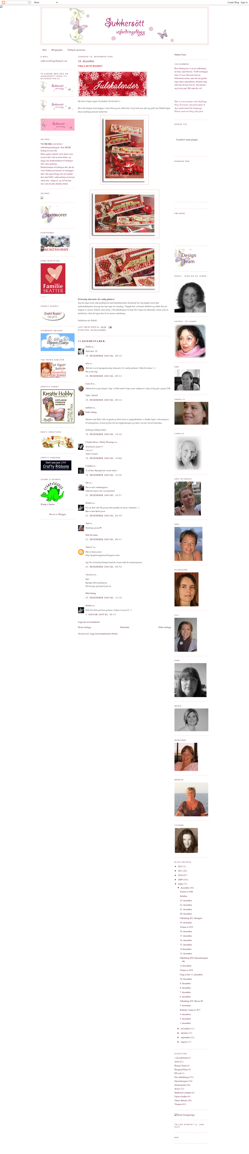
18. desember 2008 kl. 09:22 (104, 375)
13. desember (186, 953)
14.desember (185, 949)
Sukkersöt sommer (182, 1092)
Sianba (89, 502)
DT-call (177, 1073)
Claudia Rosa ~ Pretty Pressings (100, 441)
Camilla (89, 465)
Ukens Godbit (180, 1096)
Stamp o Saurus (48, 504)
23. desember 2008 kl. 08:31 (104, 539)
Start (44, 49)
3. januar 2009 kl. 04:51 (101, 614)
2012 (180, 866)
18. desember (86, 61)
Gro (87, 482)
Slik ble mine (92, 534)
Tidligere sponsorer (76, 49)
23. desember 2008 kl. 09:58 (104, 566)
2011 (180, 870)
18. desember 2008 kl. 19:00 (104, 458)
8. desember (185, 987)
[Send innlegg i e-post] (109, 327)
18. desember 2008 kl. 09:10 (104, 355)
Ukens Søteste (180, 1100)
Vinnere (178, 1104)
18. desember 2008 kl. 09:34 (104, 399)
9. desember (185, 983)
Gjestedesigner (181, 1080)
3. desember (185, 1018)
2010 (180, 875)
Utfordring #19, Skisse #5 (191, 1000)
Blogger (62, 514)
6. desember (185, 996)
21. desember (186, 909)
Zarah (88, 346)
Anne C (89, 546)
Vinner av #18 (186, 970)
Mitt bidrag (91, 593)
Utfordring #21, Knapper (191, 918)
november (185, 1028)
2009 (180, 879)
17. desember (186, 935)
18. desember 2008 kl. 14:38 (104, 434)
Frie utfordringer (181, 1077)
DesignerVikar (181, 1069)
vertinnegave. (102, 487)
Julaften (183, 896)
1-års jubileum (181, 1057)
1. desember (185, 1023)
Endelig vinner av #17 (190, 1009)
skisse (177, 1088)
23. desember (186, 900)
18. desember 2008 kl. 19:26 (104, 474)
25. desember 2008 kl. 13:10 (104, 597)
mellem (89, 407)
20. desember (186, 913)
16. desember (186, 940)
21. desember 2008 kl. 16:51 (104, 495)
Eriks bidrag (91, 412)
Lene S (89, 383)
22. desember (186, 904)
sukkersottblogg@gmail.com (54, 60)
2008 (180, 883)
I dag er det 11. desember (191, 974)
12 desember (185, 965)
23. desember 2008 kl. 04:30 (104, 515)
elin (87, 363)
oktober (184, 1032)
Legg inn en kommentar (89, 621)
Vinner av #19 (186, 926)
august (184, 1041)
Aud (87, 523)
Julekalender (98, 330)
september (186, 1037)
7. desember (185, 992)
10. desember (186, 978)
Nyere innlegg (84, 627)
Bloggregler (57, 49)
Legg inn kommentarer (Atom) (104, 633)
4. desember (185, 1014)
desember (185, 887)
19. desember (186, 922)
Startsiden (124, 627)
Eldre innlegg (165, 627)
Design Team (180, 1065)
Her (87, 511)
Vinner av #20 (186, 891)
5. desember (185, 1005)
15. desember (186, 944)
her (117, 609)
